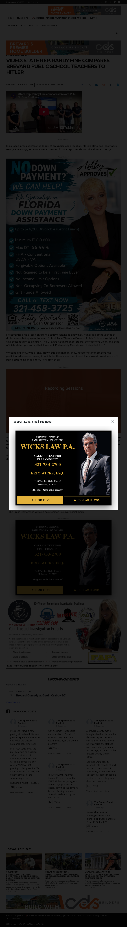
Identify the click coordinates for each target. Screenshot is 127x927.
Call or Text (39, 500)
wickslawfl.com (87, 500)
